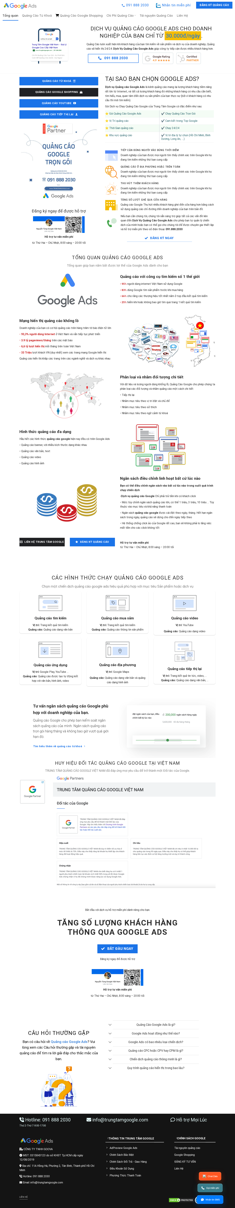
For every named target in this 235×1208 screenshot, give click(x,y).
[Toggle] (110, 1025)
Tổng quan (10, 15)
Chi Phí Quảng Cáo (120, 15)
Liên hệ (23, 1197)
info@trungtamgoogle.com (120, 1120)
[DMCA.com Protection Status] (181, 1200)
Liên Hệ (182, 15)
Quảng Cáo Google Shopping (81, 15)
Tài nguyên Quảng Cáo (156, 15)
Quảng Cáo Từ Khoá (37, 15)
